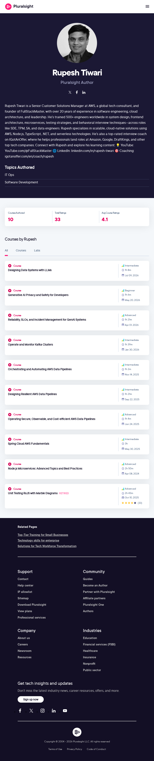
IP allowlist (25, 591)
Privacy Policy (74, 749)
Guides (88, 579)
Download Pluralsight (32, 604)
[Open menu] (147, 6)
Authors (88, 611)
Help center (25, 585)
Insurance (89, 657)
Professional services (32, 617)
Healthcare (90, 650)
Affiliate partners (94, 598)
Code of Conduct (96, 749)
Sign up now (30, 699)
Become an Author (95, 585)
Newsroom (24, 650)
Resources (24, 657)
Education (90, 638)
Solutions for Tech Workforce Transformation (47, 546)
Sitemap (23, 598)
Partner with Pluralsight (99, 591)
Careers (23, 644)
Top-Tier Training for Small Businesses (43, 534)
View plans (25, 611)
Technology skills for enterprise (38, 540)
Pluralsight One (93, 604)
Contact (23, 579)
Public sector (92, 670)
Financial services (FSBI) (99, 644)
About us (24, 638)
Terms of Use (55, 749)
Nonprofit (89, 663)
